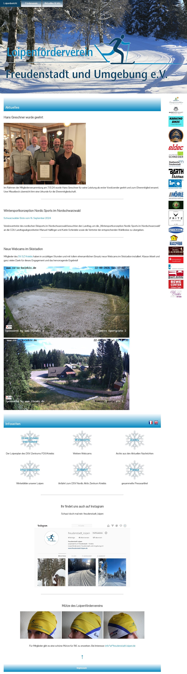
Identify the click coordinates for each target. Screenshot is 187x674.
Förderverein (31, 3)
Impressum (82, 668)
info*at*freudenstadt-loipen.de (120, 646)
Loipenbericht (10, 3)
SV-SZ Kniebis (25, 256)
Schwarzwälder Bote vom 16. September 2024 (27, 218)
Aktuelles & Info (52, 3)
